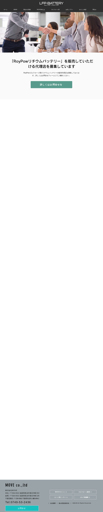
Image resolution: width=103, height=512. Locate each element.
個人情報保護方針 (64, 503)
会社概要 (53, 503)
